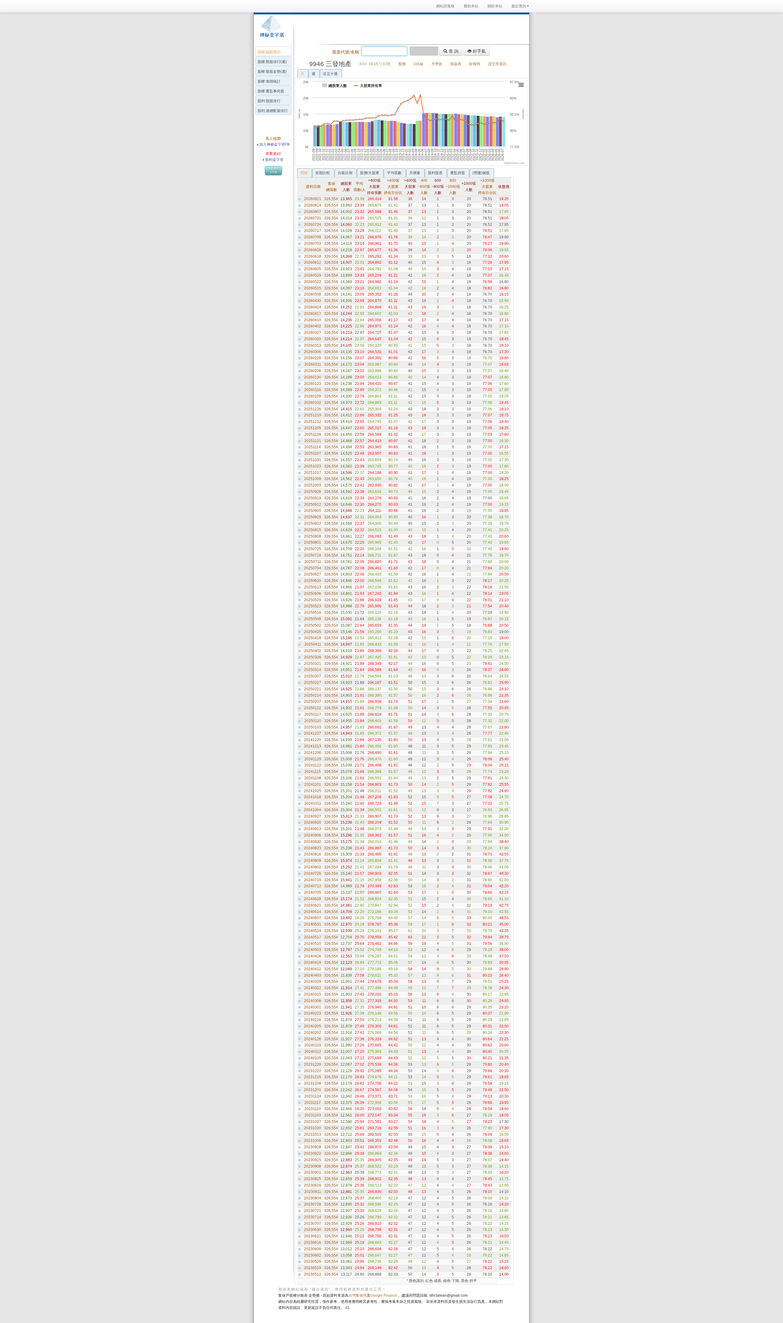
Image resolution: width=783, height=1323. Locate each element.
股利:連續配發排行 (273, 111)
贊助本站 (471, 6)
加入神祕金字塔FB (274, 144)
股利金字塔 (274, 160)
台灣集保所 (357, 1295)
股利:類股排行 (269, 101)
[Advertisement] (410, 29)
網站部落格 (445, 6)
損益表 (455, 64)
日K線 (418, 64)
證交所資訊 (497, 64)
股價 (402, 64)
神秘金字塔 (271, 29)
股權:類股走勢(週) (272, 71)
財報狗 (474, 64)
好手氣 (479, 51)
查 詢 (452, 51)
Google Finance (383, 1295)
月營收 (436, 64)
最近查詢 (518, 6)
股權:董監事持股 (271, 91)
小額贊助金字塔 (273, 171)
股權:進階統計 (269, 81)
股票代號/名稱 (345, 52)
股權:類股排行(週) (272, 62)
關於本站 (495, 6)
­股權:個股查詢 (269, 52)
